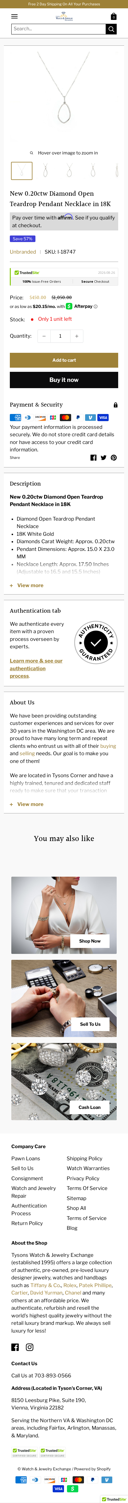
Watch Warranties (88, 1168)
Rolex (70, 1285)
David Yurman (46, 1293)
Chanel (73, 1293)
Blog (72, 1228)
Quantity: (21, 336)
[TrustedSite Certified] (24, 1452)
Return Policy (27, 1223)
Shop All (76, 1208)
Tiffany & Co (45, 1285)
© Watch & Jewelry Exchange (44, 1468)
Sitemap (76, 1198)
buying (108, 746)
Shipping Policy (84, 1158)
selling (27, 753)
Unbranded (23, 252)
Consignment (27, 1178)
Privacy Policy (83, 1178)
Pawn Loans (25, 1158)
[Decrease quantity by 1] (44, 336)
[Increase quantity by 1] (77, 336)
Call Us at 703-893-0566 (41, 1376)
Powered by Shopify (92, 1468)
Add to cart (64, 360)
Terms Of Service (87, 1188)
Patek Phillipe (95, 1285)
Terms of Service (87, 1218)
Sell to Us (22, 1168)
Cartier (19, 1293)
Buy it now (64, 379)
